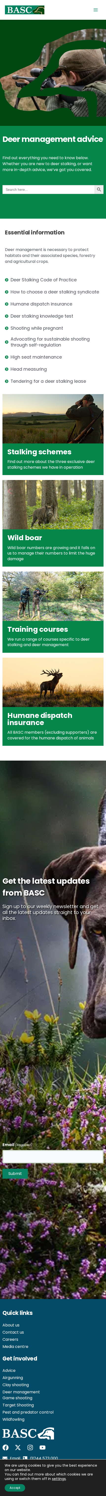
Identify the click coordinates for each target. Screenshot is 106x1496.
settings (59, 1479)
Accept (15, 1488)
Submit (15, 1173)
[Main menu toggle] (95, 9)
